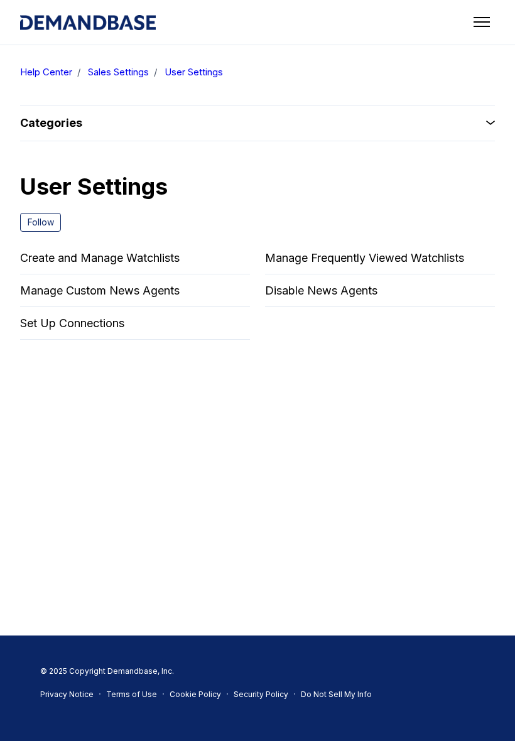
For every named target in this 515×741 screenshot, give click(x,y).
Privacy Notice (67, 694)
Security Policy (261, 694)
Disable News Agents (321, 290)
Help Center (46, 72)
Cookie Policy (195, 694)
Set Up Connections (72, 323)
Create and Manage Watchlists (100, 257)
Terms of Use (131, 694)
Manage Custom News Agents (100, 290)
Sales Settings (118, 72)
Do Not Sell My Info (336, 694)
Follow (41, 222)
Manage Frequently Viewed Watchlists (364, 257)
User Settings (194, 72)
